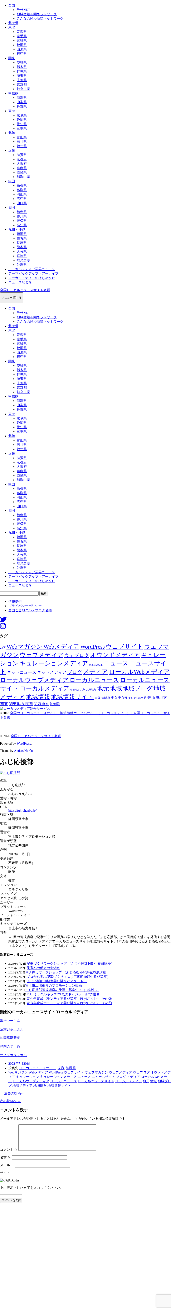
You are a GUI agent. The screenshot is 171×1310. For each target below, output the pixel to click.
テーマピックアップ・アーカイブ (33, 273)
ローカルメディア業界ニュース (31, 269)
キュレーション (27, 1077)
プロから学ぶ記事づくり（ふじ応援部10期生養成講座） (68, 976)
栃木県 (22, 67)
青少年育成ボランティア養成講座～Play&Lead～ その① (69, 1003)
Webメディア (61, 646)
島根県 (22, 185)
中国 (11, 181)
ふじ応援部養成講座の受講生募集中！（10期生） (62, 990)
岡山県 (22, 194)
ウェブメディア (41, 655)
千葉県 (22, 80)
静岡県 (22, 119)
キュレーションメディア (54, 663)
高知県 (22, 225)
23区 (3, 647)
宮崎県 (22, 256)
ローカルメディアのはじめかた (31, 278)
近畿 (11, 150)
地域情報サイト (72, 696)
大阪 (98, 697)
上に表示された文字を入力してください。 (31, 1187)
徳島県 (22, 212)
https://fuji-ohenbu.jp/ (22, 810)
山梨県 (22, 102)
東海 (11, 111)
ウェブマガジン (96, 1072)
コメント (9, 1149)
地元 (103, 688)
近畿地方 (159, 697)
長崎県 (22, 242)
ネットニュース (21, 672)
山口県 (22, 203)
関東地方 (17, 704)
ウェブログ (76, 655)
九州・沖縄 (16, 229)
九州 (82, 689)
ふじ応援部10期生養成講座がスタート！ (57, 981)
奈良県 (22, 172)
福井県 (22, 146)
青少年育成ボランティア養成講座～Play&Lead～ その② (69, 998)
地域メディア (23, 1085)
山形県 (22, 49)
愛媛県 (22, 220)
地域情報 (38, 696)
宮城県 (22, 40)
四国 (11, 207)
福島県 (22, 53)
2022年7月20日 (19, 1063)
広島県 (22, 199)
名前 (5, 1157)
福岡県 (22, 234)
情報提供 (15, 601)
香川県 (22, 216)
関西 (29, 704)
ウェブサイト (124, 646)
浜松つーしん (10, 1020)
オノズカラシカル (13, 1055)
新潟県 (22, 97)
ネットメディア (51, 672)
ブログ (74, 672)
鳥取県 (22, 190)
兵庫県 (22, 168)
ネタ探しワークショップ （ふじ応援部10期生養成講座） (67, 972)
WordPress (92, 647)
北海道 (13, 23)
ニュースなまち (20, 282)
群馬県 (22, 71)
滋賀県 (22, 155)
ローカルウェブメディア (34, 680)
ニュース (116, 663)
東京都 (22, 84)
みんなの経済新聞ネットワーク (40, 18)
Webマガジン (24, 646)
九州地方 (91, 689)
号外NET (23, 10)
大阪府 (22, 163)
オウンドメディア (115, 655)
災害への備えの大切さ (43, 968)
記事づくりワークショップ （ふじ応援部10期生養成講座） (70, 963)
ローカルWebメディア (139, 671)
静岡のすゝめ (10, 1046)
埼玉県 (22, 75)
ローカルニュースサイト (37, 1068)
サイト (5, 1173)
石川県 (22, 141)
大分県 (22, 251)
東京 (114, 697)
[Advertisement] (85, 1257)
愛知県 (22, 124)
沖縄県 (22, 264)
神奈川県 (23, 89)
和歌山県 (23, 177)
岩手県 (22, 36)
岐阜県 (22, 115)
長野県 (22, 106)
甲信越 (13, 93)
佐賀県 (22, 238)
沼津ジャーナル (11, 1029)
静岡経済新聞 (10, 1038)
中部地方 (74, 689)
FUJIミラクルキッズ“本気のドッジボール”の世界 (63, 994)
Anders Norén (23, 750)
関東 (11, 58)
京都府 (22, 159)
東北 (11, 27)
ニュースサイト (103, 1077)
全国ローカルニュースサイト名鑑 (25, 290)
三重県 (22, 128)
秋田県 (22, 45)
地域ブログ (138, 688)
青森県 (22, 31)
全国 (11, 5)
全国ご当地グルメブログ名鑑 (30, 610)
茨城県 (22, 62)
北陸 (11, 133)
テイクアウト (96, 664)
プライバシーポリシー (25, 606)
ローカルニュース (94, 680)
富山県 (22, 137)
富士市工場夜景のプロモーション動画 (53, 985)
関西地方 (41, 704)
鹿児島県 (23, 260)
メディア (95, 671)
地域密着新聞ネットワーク (37, 14)
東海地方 (138, 698)
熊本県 (22, 247)
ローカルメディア (44, 688)
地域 (116, 688)
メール (7, 1165)
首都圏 (55, 704)
